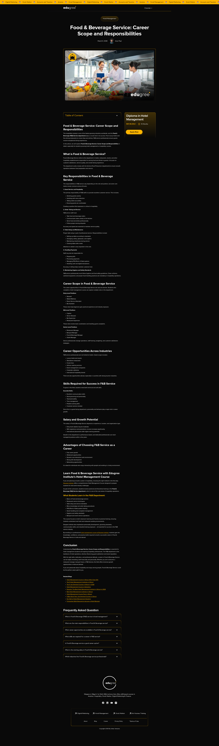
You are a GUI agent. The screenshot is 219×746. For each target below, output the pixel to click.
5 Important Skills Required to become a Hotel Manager (83, 601)
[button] (148, 8)
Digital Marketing (83, 713)
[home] (76, 8)
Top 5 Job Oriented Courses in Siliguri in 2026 (80, 584)
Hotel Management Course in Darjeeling (79, 587)
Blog (95, 721)
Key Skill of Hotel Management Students (79, 599)
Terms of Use (134, 721)
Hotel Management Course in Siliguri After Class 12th (82, 579)
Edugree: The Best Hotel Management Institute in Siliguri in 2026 (86, 589)
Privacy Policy (119, 721)
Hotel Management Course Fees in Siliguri (79, 594)
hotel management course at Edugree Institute (95, 532)
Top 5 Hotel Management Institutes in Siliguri (80, 582)
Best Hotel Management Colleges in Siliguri (80, 591)
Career (106, 721)
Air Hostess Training (139, 713)
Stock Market (120, 713)
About (85, 721)
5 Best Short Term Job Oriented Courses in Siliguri (82, 596)
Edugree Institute (68, 483)
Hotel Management (101, 713)
